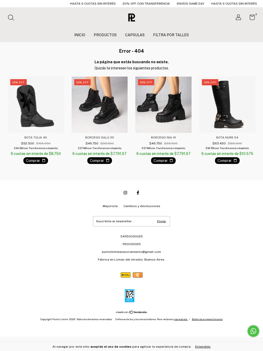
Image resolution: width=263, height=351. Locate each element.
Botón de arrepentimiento (207, 319)
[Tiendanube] (132, 313)
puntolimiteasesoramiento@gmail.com (131, 252)
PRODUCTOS (105, 35)
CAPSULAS (135, 35)
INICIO (79, 35)
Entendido (203, 346)
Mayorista (110, 206)
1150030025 (132, 244)
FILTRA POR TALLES (171, 35)
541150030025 (131, 236)
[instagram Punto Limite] (125, 193)
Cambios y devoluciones (142, 206)
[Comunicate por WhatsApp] (253, 331)
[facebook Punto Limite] (138, 193)
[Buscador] (13, 18)
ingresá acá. (181, 319)
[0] (250, 18)
